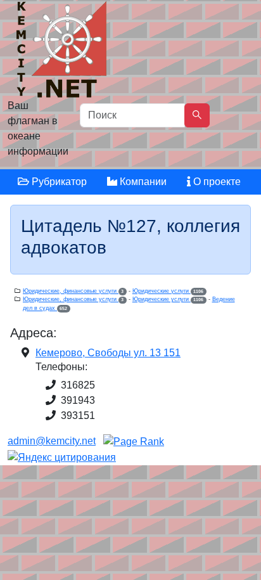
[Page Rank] (133, 440)
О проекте (216, 181)
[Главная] (63, 52)
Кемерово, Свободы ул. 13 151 (108, 352)
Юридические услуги (167, 291)
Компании (142, 181)
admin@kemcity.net (52, 440)
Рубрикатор (58, 181)
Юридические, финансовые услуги (73, 291)
